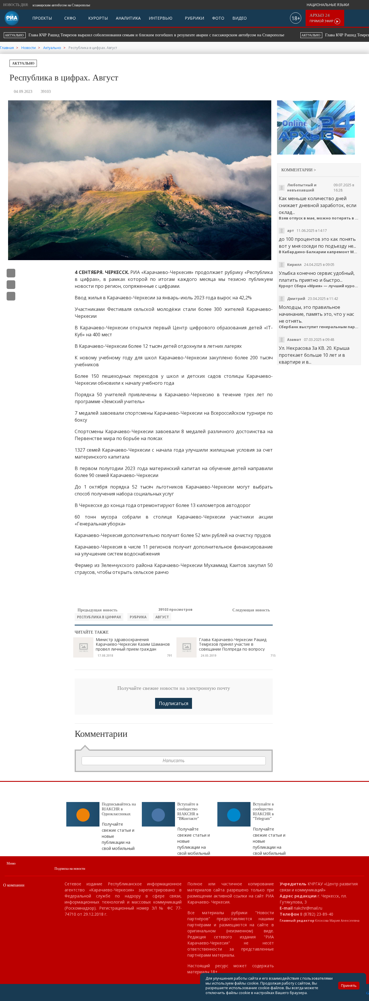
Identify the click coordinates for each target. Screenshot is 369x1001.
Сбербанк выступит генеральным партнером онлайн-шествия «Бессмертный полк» (319, 326)
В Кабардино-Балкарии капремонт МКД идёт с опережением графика (319, 251)
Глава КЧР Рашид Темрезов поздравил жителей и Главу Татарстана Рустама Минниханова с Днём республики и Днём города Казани (219, 35)
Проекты (42, 18)
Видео (239, 18)
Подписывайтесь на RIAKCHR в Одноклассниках (119, 809)
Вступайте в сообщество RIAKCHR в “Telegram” (263, 811)
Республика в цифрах (99, 617)
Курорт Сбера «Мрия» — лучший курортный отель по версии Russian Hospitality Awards (319, 285)
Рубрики (194, 18)
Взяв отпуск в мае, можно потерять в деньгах (319, 218)
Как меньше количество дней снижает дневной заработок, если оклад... (317, 205)
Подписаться (173, 703)
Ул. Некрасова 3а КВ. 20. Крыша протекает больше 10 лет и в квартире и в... (314, 355)
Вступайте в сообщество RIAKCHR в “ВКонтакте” (188, 811)
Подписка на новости (69, 869)
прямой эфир (322, 18)
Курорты (97, 18)
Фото (218, 18)
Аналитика (128, 18)
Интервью (160, 18)
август (162, 617)
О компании (14, 885)
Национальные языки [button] (328, 4)
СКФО (69, 18)
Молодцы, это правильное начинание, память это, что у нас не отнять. (316, 314)
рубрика (138, 617)
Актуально (23, 63)
